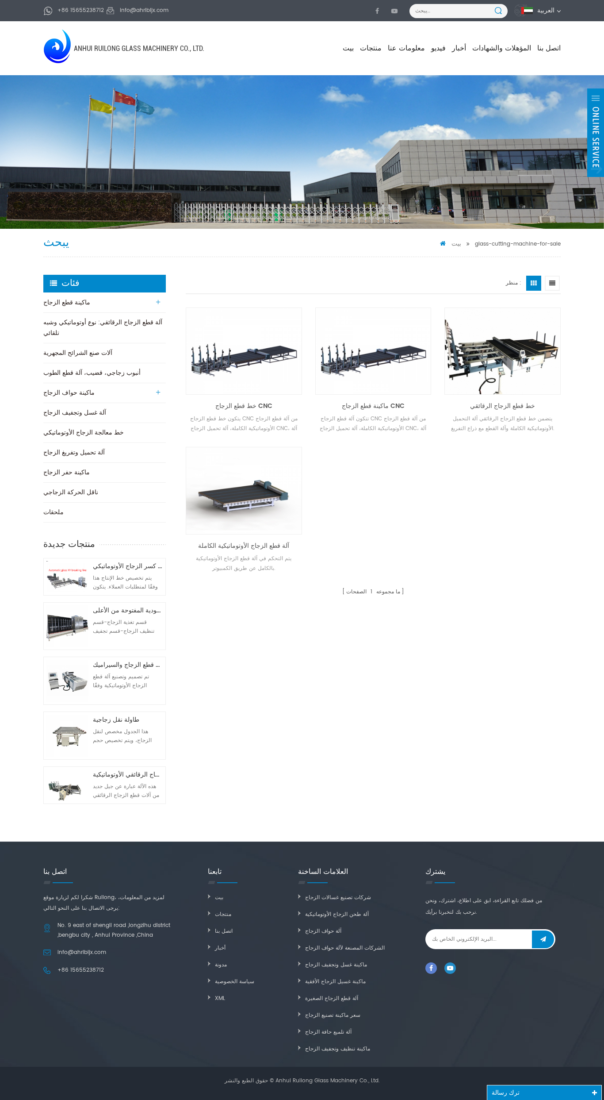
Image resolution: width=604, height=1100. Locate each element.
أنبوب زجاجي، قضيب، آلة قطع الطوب (92, 373)
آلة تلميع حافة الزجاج (328, 1032)
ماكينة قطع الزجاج (66, 302)
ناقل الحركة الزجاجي (70, 492)
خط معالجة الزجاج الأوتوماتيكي (83, 432)
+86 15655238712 (80, 10)
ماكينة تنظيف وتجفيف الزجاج (337, 1049)
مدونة (221, 965)
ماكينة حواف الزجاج (69, 393)
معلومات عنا (406, 48)
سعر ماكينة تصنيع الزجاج (332, 1015)
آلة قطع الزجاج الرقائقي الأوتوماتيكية (128, 774)
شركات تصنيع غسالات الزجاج (338, 897)
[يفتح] (595, 132)
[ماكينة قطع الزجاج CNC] (373, 351)
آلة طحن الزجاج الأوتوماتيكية (337, 914)
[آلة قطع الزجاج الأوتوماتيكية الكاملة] (244, 490)
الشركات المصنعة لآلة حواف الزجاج (345, 948)
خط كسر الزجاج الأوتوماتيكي (128, 566)
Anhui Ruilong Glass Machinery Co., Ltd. (139, 48)
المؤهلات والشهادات (501, 48)
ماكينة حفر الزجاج (66, 472)
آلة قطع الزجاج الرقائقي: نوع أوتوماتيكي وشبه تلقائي (102, 327)
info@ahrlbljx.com (144, 10)
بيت (348, 48)
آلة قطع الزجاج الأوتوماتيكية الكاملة (243, 546)
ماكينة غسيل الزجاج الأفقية (335, 981)
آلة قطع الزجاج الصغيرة (331, 998)
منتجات (371, 48)
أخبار (459, 48)
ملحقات (53, 512)
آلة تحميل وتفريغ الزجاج (74, 452)
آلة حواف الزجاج (323, 931)
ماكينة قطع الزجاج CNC (373, 406)
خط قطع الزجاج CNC (243, 406)
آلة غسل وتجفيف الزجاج (74, 413)
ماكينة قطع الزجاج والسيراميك (128, 665)
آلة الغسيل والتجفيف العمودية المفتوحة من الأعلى (128, 610)
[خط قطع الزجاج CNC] (244, 351)
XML (220, 998)
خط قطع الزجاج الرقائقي (502, 406)
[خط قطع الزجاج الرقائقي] (502, 351)
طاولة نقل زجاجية (116, 720)
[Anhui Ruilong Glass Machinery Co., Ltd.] (58, 46)
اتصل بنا (549, 48)
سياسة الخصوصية (234, 981)
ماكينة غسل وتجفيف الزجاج (336, 965)
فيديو (438, 48)
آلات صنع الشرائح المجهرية (77, 353)
